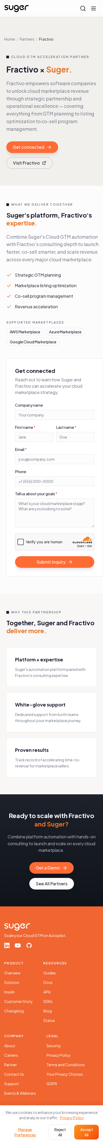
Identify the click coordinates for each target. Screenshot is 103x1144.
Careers (11, 1055)
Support (11, 1083)
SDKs (48, 1001)
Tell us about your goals (36, 493)
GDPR (51, 1083)
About (9, 1045)
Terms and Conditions (65, 1064)
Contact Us (14, 1074)
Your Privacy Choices (64, 1074)
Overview (12, 972)
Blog (47, 1010)
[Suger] (16, 8)
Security (53, 1045)
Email (21, 449)
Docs (48, 982)
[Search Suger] (83, 8)
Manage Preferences (25, 1132)
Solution (11, 982)
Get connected (28, 147)
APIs (47, 991)
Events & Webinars (20, 1093)
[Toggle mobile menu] (93, 8)
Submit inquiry (51, 562)
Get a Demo (48, 868)
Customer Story (18, 1001)
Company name (29, 405)
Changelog (14, 1010)
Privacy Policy (58, 1055)
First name (25, 427)
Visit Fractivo (26, 163)
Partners (27, 39)
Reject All (60, 1132)
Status (49, 1020)
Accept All (86, 1132)
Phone (20, 471)
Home (9, 39)
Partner (10, 1064)
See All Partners (51, 883)
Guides (49, 972)
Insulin (9, 991)
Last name (66, 427)
